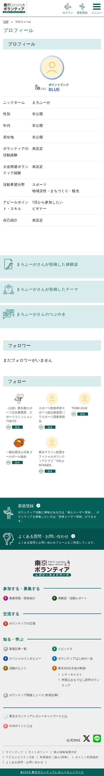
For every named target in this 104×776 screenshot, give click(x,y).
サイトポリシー (38, 752)
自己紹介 (10, 220)
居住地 (8, 137)
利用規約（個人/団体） (55, 757)
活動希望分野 (14, 184)
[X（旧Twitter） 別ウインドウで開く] (87, 738)
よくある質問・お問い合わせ (25, 762)
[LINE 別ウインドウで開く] (97, 738)
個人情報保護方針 (65, 752)
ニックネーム (14, 102)
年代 (6, 125)
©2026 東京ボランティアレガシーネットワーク (52, 772)
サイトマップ (14, 752)
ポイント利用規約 (86, 757)
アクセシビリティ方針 (20, 757)
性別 (6, 114)
